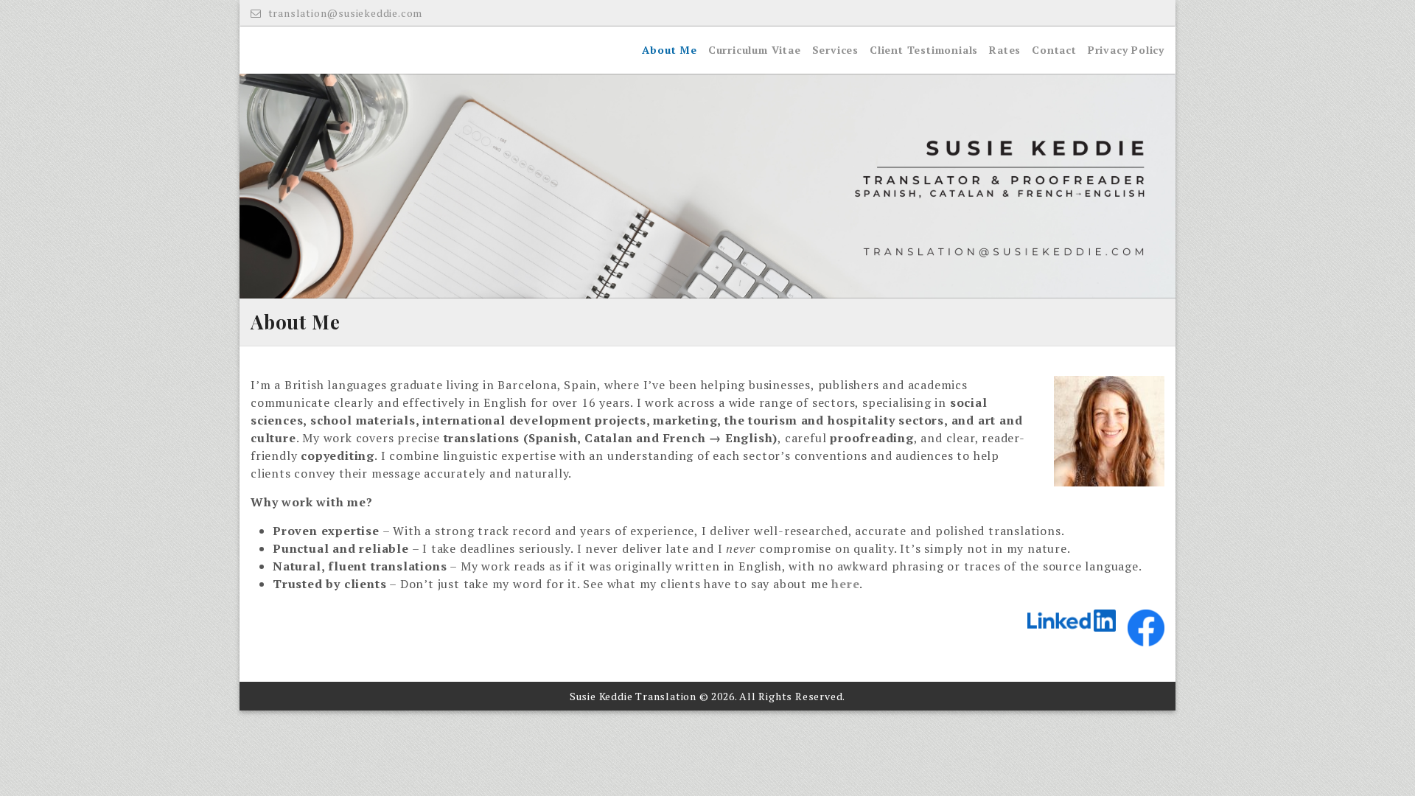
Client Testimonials (924, 50)
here (845, 584)
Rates (1005, 50)
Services (835, 50)
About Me (669, 50)
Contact (1054, 50)
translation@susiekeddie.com (343, 13)
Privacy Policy (1126, 50)
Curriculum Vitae (754, 50)
